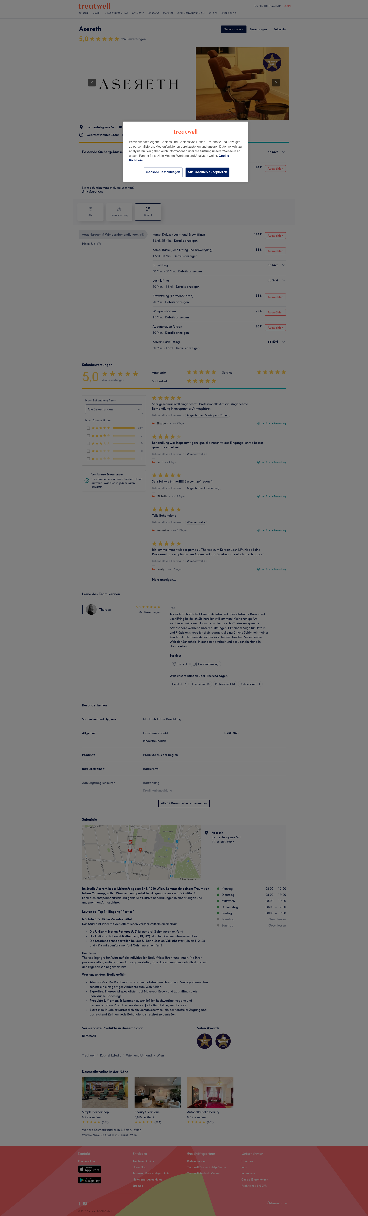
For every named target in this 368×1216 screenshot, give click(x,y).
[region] (185, 152)
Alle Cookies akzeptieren (207, 172)
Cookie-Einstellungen (163, 172)
